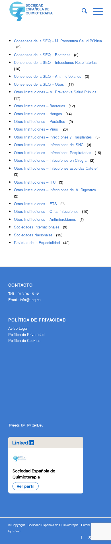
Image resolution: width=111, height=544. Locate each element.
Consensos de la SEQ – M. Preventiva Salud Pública (58, 40)
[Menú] (95, 11)
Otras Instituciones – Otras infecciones (46, 211)
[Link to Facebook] (81, 537)
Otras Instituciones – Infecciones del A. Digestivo (55, 189)
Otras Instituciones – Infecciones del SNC (48, 144)
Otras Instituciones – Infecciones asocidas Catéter (56, 168)
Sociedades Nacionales (33, 235)
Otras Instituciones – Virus (36, 129)
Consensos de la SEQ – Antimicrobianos (47, 76)
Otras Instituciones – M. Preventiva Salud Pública (55, 91)
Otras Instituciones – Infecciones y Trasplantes (53, 137)
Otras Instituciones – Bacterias (39, 105)
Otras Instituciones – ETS (35, 203)
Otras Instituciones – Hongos (38, 113)
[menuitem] (81, 11)
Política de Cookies (24, 340)
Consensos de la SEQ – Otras (39, 84)
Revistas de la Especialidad (37, 242)
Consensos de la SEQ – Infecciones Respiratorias (55, 62)
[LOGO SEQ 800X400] (46, 11)
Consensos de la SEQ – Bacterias (42, 54)
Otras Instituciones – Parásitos (39, 121)
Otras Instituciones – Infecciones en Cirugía (50, 160)
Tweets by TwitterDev (26, 425)
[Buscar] (81, 11)
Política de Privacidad (26, 334)
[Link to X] (90, 537)
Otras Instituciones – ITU (35, 182)
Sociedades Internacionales (36, 227)
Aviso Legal (18, 328)
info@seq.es (30, 299)
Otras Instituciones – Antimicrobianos (45, 219)
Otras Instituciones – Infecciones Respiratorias (52, 152)
